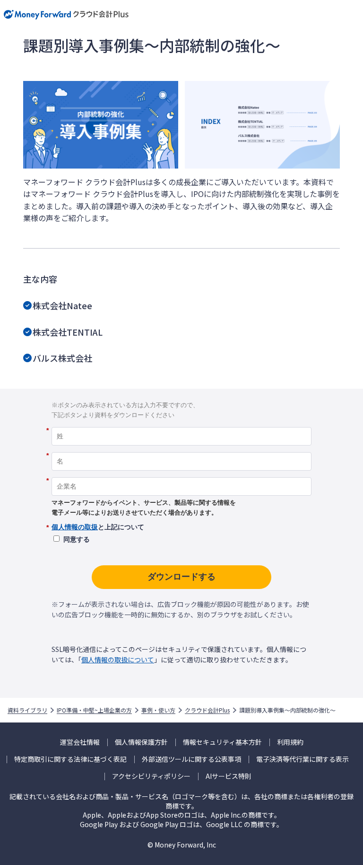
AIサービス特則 (228, 776)
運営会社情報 (80, 742)
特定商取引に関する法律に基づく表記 (70, 759)
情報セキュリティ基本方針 (222, 742)
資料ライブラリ (27, 710)
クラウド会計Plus (207, 710)
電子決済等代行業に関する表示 (302, 759)
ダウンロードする (181, 576)
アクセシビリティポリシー (151, 776)
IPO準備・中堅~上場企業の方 (94, 710)
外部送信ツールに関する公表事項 (191, 759)
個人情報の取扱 (75, 527)
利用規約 (290, 742)
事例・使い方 (158, 710)
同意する (76, 539)
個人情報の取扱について (117, 659)
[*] (181, 424)
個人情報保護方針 (141, 742)
